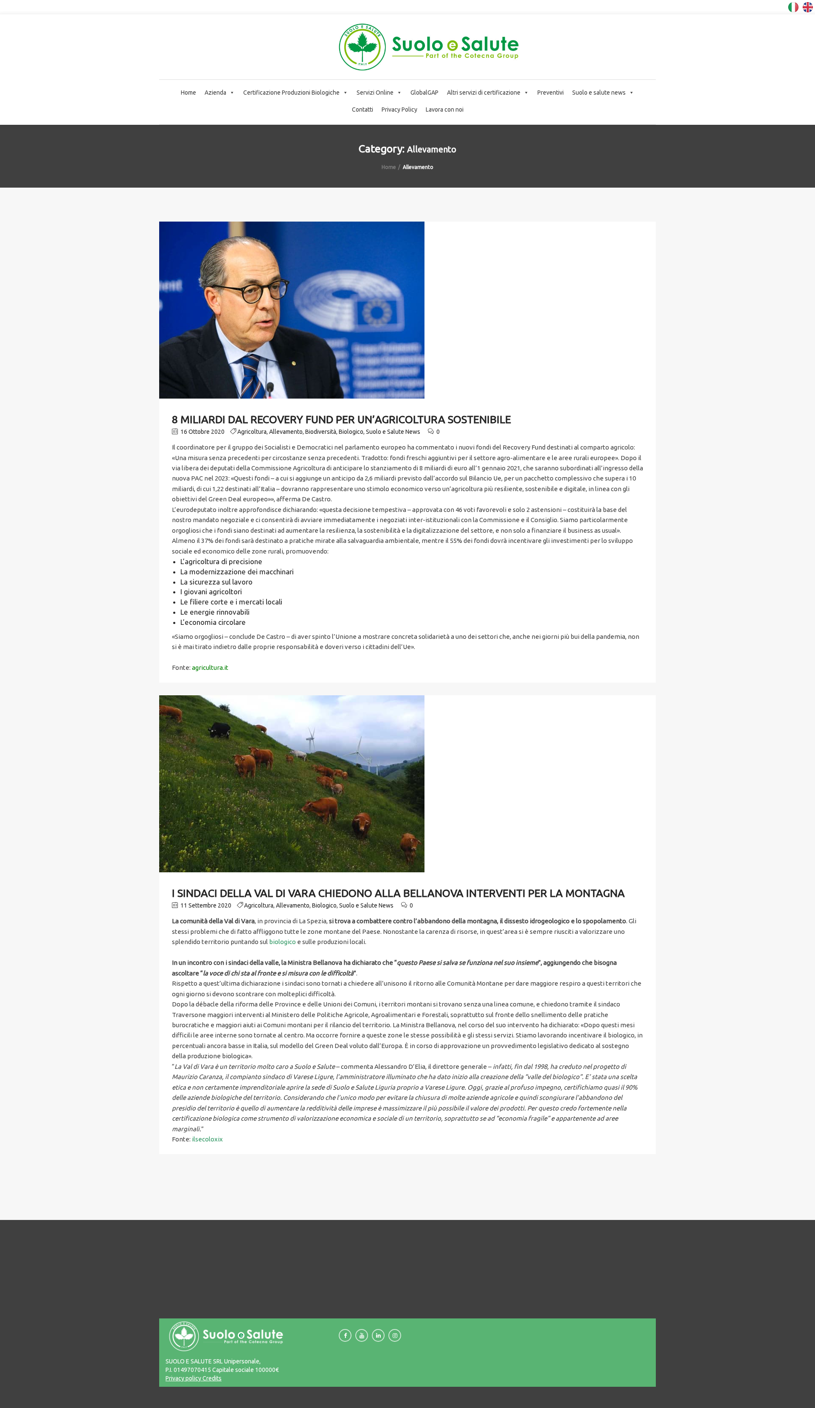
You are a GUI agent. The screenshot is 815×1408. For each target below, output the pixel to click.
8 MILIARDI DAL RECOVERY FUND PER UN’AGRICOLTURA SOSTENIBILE (341, 419)
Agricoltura (252, 431)
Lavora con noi (445, 109)
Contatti (362, 109)
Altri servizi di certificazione (483, 92)
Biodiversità (320, 431)
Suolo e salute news (599, 92)
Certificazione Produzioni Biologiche (291, 92)
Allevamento (286, 431)
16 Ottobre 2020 (202, 431)
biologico (282, 941)
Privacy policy (183, 1378)
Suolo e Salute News (393, 431)
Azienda (215, 92)
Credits (211, 1378)
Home (188, 92)
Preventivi (550, 92)
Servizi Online (375, 92)
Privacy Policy (399, 109)
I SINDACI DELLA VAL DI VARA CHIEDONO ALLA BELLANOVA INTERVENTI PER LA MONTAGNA (398, 893)
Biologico (351, 431)
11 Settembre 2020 (205, 905)
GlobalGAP (424, 92)
